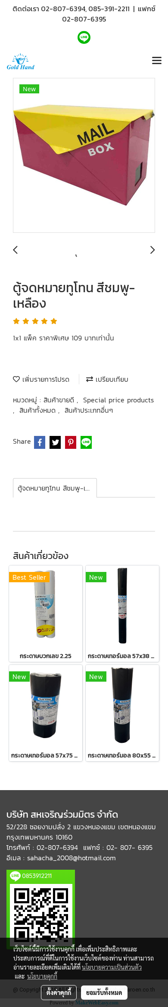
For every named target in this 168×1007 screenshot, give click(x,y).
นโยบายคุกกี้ (42, 976)
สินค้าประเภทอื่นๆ (89, 410)
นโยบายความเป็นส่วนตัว (112, 967)
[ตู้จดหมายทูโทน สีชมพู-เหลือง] (84, 155)
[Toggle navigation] (156, 61)
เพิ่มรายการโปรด (44, 379)
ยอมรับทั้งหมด (104, 992)
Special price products (118, 400)
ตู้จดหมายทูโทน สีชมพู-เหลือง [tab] (57, 488)
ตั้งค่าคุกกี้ (59, 992)
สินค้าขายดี (60, 400)
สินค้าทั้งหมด (38, 410)
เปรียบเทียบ (110, 379)
